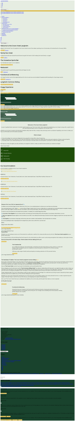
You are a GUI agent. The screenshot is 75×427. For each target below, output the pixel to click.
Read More (3, 89)
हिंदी (10, 384)
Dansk (21, 382)
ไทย (47, 384)
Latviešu (46, 382)
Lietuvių (41, 382)
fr (0, 40)
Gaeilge (37, 382)
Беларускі (2, 384)
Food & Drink (4, 23)
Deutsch (4, 344)
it (0, 41)
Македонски (51, 382)
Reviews (3, 33)
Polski (66, 384)
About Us (2, 50)
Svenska (11, 385)
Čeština (7, 384)
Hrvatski (17, 384)
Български (67, 382)
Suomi (34, 382)
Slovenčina (29, 385)
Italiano (3, 349)
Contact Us (4, 35)
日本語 (55, 384)
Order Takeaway (5, 27)
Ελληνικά (25, 382)
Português (62, 384)
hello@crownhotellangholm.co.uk (13, 339)
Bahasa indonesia (23, 384)
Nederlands (39, 384)
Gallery (5, 57)
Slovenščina (23, 385)
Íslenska (31, 384)
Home (3, 16)
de (2, 3)
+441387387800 (4, 1)
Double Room (5, 19)
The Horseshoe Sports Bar (6, 64)
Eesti (28, 382)
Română (7, 385)
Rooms (6, 50)
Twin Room (5, 20)
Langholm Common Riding (7, 30)
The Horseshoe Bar (6, 25)
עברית (28, 384)
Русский (2, 385)
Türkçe (44, 384)
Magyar (12, 384)
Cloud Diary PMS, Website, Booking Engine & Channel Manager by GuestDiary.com (19, 373)
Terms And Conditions (57, 373)
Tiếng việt (70, 384)
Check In (2, 97)
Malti (63, 382)
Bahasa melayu (58, 382)
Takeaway (5, 72)
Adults (2, 100)
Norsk (35, 384)
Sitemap (42, 373)
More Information (4, 178)
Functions (4, 34)
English (3, 345)
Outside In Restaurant (6, 26)
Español (3, 347)
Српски (15, 385)
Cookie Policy (48, 373)
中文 (33, 385)
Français (3, 348)
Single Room (5, 18)
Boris (19, 208)
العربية (31, 382)
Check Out (3, 98)
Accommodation (5, 17)
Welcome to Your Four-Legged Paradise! (10, 28)
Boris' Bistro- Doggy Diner (7, 24)
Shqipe (19, 385)
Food (1, 72)
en (2, 4)
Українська (50, 384)
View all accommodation (6, 169)
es (2, 5)
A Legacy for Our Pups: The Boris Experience (10, 29)
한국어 (58, 384)
